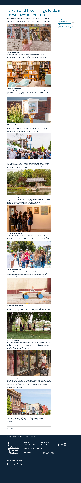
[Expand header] (79, 2)
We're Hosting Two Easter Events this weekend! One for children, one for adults (65, 28)
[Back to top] (40, 477)
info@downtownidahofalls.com (31, 448)
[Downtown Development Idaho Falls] (7, 2)
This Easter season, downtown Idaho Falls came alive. (64, 23)
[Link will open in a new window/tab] (59, 444)
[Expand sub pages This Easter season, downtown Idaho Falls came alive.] (73, 22)
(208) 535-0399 (28, 452)
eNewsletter (13, 472)
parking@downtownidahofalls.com (32, 450)
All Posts (60, 19)
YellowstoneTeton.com (48, 453)
